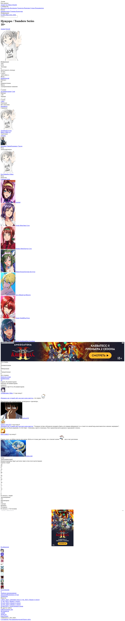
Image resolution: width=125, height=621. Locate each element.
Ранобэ (15, 5)
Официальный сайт (7, 609)
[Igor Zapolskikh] (2, 552)
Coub (13, 91)
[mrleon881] (2, 575)
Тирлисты (20, 8)
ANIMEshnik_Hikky (7, 393)
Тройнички (4, 596)
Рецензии (27, 8)
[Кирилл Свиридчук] (2, 562)
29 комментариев (6, 91)
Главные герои (5, 179)
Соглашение (5, 619)
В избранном (5, 547)
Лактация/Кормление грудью (10, 594)
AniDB (3, 613)
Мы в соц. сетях (11, 14)
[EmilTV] (2, 585)
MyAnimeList (5, 611)
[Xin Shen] (2, 588)
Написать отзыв (6, 377)
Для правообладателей (16, 619)
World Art (3, 614)
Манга (10, 5)
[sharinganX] (2, 565)
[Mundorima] (2, 555)
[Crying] (2, 571)
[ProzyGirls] (2, 558)
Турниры (13, 11)
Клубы (7, 8)
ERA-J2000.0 (5, 434)
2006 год (8, 132)
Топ (6, 5)
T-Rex (2, 101)
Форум (3, 8)
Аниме (3, 5)
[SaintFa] (2, 568)
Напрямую (4, 106)
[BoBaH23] (2, 578)
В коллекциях (5, 590)
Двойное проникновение (8, 593)
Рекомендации (5, 11)
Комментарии (5, 379)
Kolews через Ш (6, 424)
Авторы (3, 135)
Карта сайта (27, 619)
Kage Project (4, 616)
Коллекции (13, 8)
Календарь (19, 11)
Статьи (32, 8)
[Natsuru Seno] (2, 581)
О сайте (3, 14)
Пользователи (39, 8)
